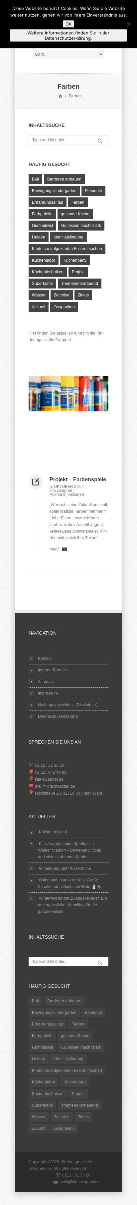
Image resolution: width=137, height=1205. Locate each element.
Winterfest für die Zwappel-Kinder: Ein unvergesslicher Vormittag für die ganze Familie (72, 905)
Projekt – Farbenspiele (78, 479)
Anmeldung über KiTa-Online (65, 868)
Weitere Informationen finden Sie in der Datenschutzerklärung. (68, 35)
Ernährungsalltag (47, 202)
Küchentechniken (48, 272)
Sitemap (45, 681)
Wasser (39, 295)
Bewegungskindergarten (54, 190)
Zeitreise (61, 295)
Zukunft (38, 306)
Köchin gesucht (53, 832)
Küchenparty (75, 260)
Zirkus (83, 295)
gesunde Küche (75, 214)
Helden (38, 237)
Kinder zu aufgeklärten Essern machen (67, 248)
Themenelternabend (79, 283)
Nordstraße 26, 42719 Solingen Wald (68, 793)
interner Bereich (52, 670)
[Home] (60, 96)
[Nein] (128, 24)
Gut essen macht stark (81, 225)
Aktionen (76, 494)
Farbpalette (42, 214)
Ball (35, 179)
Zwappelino (64, 306)
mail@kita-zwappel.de (55, 786)
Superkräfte (42, 283)
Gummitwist (42, 225)
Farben (77, 202)
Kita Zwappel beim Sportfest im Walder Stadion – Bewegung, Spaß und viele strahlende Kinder (69, 850)
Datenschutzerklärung (58, 716)
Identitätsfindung (68, 237)
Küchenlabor (43, 260)
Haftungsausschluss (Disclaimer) (67, 705)
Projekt (78, 272)
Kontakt (45, 658)
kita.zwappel (61, 490)
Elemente (93, 190)
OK (68, 23)
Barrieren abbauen (64, 179)
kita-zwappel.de (49, 779)
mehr (58, 549)
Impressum (48, 693)
